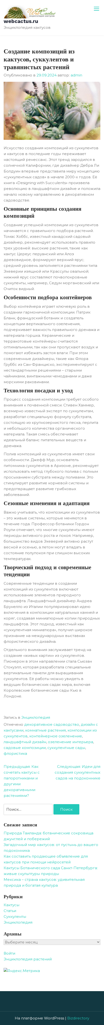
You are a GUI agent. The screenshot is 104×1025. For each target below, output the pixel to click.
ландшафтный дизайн (25, 742)
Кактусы (11, 905)
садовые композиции (25, 747)
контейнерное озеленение (55, 736)
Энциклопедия (35, 717)
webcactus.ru (21, 21)
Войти (9, 953)
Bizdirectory (78, 1018)
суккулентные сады (66, 747)
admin (76, 75)
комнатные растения (45, 730)
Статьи (10, 910)
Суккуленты (15, 916)
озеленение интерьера (70, 742)
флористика (15, 753)
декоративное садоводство (51, 724)
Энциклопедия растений (28, 959)
